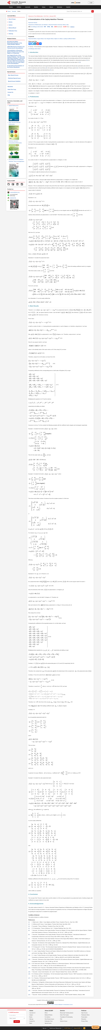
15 (29, 971)
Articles (19, 7)
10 (29, 951)
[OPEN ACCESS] (75, 2)
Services (59, 7)
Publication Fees (13, 30)
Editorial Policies (48, 1014)
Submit (68, 7)
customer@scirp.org (14, 192)
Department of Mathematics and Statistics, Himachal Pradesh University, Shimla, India (48, 24)
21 (50, 70)
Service (62, 1010)
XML (52, 26)
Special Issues (48, 1023)
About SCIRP (49, 1010)
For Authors (47, 1017)
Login (91, 2)
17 (29, 978)
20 (29, 990)
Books (36, 7)
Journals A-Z (32, 1012)
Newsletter (10, 86)
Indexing (11, 33)
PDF (45, 26)
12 (33, 70)
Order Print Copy (12, 89)
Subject (31, 1014)
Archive (10, 25)
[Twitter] (9, 184)
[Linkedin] (17, 184)
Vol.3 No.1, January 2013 (50, 16)
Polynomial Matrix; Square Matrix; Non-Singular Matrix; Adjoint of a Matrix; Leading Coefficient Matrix (51, 38)
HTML (48, 26)
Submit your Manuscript (55, 1028)
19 (29, 986)
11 (29, 955)
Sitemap (31, 1019)
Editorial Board (12, 27)
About (51, 7)
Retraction (83, 1019)
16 (29, 973)
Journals (27, 7)
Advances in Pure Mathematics (35, 16)
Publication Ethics (85, 1014)
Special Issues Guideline (14, 81)
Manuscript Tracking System (66, 1012)
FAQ (9, 95)
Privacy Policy (84, 1021)
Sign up (44, 1028)
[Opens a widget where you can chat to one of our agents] (95, 1027)
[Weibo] (22, 184)
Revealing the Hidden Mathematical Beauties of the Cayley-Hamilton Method (14, 43)
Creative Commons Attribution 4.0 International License (61, 1004)
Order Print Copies (64, 1014)
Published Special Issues (14, 78)
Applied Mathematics (13, 105)
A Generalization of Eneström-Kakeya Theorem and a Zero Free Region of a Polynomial (15, 52)
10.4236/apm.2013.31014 (37, 26)
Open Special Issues (13, 75)
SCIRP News (67, 1028)
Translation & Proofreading (66, 1017)
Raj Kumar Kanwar (32, 22)
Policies (83, 1010)
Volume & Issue (63, 1021)
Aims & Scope (12, 19)
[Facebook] (13, 184)
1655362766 (13, 198)
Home (11, 7)
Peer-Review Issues (49, 1019)
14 (79, 62)
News (43, 7)
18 (29, 982)
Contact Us (10, 92)
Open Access (84, 1012)
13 (87, 60)
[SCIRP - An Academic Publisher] (16, 2)
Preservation (84, 1017)
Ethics (46, 1012)
